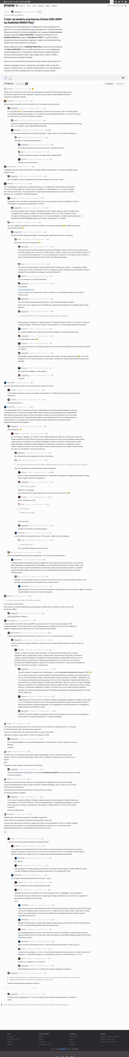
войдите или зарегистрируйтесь (59, 1005)
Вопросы (41, 6)
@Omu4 (32, 144)
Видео (48, 6)
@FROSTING (26, 137)
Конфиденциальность (44, 1044)
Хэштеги (72, 1039)
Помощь (40, 1039)
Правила (40, 1036)
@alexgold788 (23, 120)
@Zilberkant (23, 994)
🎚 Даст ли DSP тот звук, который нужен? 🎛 (17, 2)
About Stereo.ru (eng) (13, 1039)
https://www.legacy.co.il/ (26, 290)
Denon (22, 15)
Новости (22, 6)
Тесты (29, 6)
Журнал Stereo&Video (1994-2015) (110, 1036)
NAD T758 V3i (24, 772)
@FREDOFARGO (22, 390)
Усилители (8, 15)
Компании (72, 1044)
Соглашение (41, 1041)
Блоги (34, 6)
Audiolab (15, 15)
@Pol (25, 559)
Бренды (54, 6)
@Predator (30, 453)
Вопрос (7, 12)
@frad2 (30, 472)
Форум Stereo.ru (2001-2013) (108, 1041)
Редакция (10, 1041)
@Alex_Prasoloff (24, 176)
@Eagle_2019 (23, 108)
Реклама (9, 1044)
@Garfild (22, 739)
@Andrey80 (23, 613)
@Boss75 (24, 846)
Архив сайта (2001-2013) (107, 1039)
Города (72, 1041)
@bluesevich (26, 207)
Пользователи (74, 1036)
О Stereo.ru (10, 1036)
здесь (33, 29)
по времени (119, 84)
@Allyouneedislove (27, 632)
